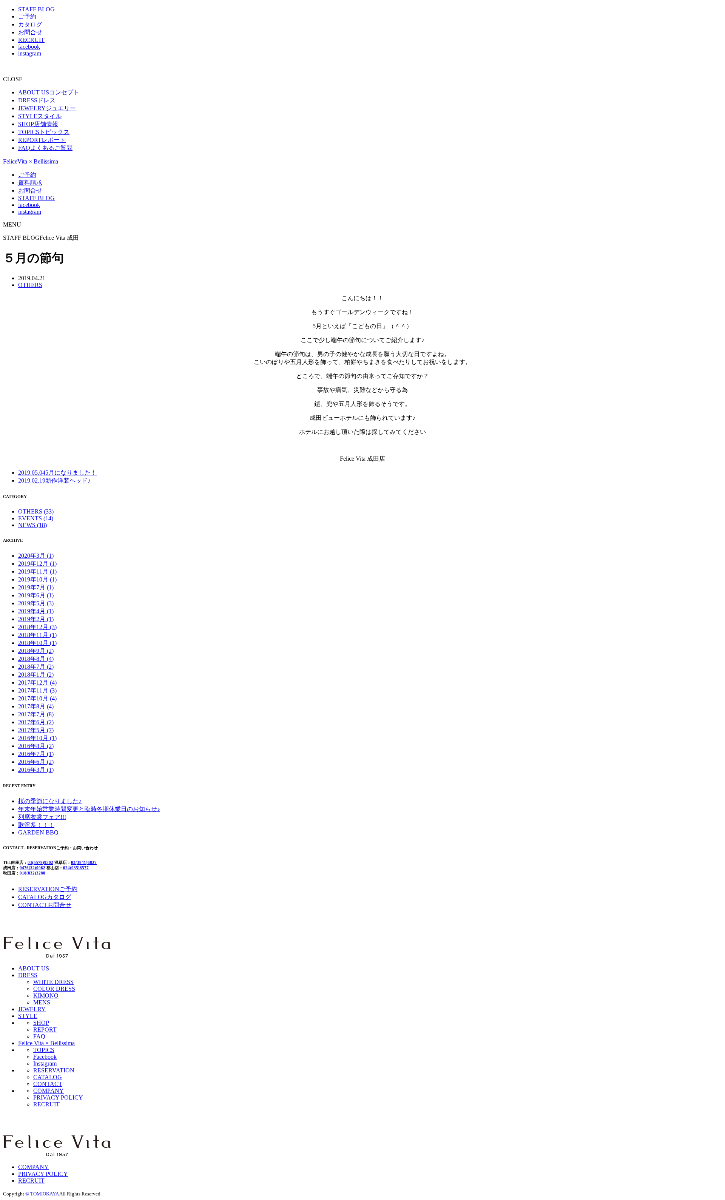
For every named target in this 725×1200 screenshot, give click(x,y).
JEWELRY (32, 1009)
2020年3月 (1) (36, 555)
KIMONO (46, 995)
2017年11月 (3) (37, 690)
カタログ (30, 24)
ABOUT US (33, 968)
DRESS (27, 975)
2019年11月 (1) (37, 571)
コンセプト (48, 92)
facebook (29, 46)
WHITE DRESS (53, 982)
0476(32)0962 (32, 867)
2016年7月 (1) (36, 754)
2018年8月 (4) (36, 659)
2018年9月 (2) (36, 651)
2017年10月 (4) (37, 698)
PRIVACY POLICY (58, 1097)
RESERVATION (53, 1070)
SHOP (41, 1023)
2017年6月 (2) (36, 722)
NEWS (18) (32, 525)
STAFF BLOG (36, 9)
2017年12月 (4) (37, 682)
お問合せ (30, 32)
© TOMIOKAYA (42, 1194)
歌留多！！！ (36, 825)
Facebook (45, 1056)
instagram (29, 53)
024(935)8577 (76, 867)
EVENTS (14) (35, 518)
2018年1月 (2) (36, 674)
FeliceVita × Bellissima (30, 161)
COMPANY (48, 1090)
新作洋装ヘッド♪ (54, 480)
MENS (41, 1002)
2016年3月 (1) (36, 770)
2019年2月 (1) (36, 619)
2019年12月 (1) (37, 563)
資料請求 (30, 182)
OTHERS (30, 285)
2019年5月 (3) (36, 603)
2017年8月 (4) (36, 706)
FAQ (39, 1036)
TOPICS (43, 1050)
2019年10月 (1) (37, 579)
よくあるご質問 (45, 148)
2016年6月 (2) (36, 762)
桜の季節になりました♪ (50, 801)
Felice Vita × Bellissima (46, 1043)
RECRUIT (31, 40)
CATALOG (47, 1077)
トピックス (43, 132)
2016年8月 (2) (36, 746)
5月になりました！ (57, 472)
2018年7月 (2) (36, 666)
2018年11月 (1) (37, 635)
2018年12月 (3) (37, 627)
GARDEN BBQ (38, 832)
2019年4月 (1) (36, 611)
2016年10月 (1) (37, 738)
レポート (42, 140)
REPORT (45, 1029)
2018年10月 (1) (37, 643)
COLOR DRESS (54, 989)
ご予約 (27, 16)
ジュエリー (47, 108)
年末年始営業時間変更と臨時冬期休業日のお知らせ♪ (89, 809)
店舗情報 (38, 124)
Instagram (45, 1063)
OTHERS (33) (36, 511)
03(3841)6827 (84, 862)
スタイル (40, 116)
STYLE (27, 1016)
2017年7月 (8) (36, 714)
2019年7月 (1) (36, 587)
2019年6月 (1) (36, 595)
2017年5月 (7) (36, 730)
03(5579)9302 (40, 862)
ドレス (37, 100)
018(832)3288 (32, 873)
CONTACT (47, 1084)
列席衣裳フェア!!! (42, 817)
